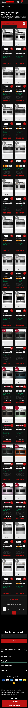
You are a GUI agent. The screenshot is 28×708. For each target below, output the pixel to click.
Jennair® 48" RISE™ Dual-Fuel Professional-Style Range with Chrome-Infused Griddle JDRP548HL (7, 134)
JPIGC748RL (18, 51)
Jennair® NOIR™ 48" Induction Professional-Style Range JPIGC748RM (7, 60)
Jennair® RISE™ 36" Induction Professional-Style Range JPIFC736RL (19, 322)
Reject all (15, 702)
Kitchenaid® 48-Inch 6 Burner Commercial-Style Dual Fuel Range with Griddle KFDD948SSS (20, 513)
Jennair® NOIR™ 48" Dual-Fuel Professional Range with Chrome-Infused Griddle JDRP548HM (20, 134)
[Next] (14, 613)
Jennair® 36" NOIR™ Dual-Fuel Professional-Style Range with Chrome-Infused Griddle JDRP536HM (20, 552)
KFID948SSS (5, 389)
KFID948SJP (18, 350)
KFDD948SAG (19, 389)
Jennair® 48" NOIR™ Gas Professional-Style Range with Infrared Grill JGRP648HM (20, 247)
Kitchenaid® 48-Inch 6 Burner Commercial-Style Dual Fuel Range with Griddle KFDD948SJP (7, 474)
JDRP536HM (18, 544)
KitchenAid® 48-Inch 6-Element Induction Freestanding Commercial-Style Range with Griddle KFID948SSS (7, 397)
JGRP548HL (5, 276)
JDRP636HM (5, 544)
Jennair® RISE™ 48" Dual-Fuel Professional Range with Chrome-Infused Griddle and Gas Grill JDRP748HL (20, 97)
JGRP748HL (18, 201)
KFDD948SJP (5, 466)
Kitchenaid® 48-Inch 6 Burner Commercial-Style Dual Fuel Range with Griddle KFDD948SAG (20, 397)
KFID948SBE (5, 350)
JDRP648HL (18, 164)
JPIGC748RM (5, 51)
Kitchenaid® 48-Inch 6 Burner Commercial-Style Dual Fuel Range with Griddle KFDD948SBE (7, 435)
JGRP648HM (18, 238)
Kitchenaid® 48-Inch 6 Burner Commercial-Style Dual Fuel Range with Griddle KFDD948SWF (7, 513)
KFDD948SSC (19, 466)
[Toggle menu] (25, 2)
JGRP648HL (18, 276)
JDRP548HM (18, 126)
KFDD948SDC (19, 427)
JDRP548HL (5, 126)
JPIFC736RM (5, 313)
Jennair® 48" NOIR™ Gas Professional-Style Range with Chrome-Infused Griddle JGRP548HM (7, 247)
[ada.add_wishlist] (11, 48)
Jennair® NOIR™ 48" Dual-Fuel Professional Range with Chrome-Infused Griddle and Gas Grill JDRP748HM (7, 97)
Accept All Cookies (14, 705)
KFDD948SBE (6, 427)
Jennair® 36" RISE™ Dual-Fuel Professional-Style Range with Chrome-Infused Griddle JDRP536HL (20, 590)
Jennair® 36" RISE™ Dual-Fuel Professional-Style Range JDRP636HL (7, 590)
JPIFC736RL (18, 313)
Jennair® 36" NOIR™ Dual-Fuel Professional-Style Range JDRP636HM (7, 552)
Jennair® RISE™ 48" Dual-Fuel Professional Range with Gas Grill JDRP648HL (20, 172)
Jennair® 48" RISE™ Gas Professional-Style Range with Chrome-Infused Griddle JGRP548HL (7, 284)
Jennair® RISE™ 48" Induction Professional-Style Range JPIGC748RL (19, 60)
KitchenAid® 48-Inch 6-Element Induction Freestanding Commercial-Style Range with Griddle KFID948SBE (7, 358)
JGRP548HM (5, 238)
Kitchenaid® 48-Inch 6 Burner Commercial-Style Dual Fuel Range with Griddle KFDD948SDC (20, 435)
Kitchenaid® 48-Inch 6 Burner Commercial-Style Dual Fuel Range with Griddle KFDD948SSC (20, 474)
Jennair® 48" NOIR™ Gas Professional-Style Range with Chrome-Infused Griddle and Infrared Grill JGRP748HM (7, 209)
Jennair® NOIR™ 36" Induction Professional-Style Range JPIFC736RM (7, 322)
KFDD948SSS (18, 505)
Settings (14, 698)
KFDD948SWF (6, 505)
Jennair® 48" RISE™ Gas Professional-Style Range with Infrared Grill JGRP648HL (20, 284)
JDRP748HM (5, 89)
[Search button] (18, 2)
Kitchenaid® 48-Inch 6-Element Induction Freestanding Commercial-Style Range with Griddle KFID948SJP (20, 358)
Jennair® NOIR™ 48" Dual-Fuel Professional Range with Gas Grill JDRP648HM (7, 172)
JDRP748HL (18, 89)
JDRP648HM (5, 164)
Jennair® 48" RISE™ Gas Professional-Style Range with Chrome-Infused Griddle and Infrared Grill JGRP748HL (20, 209)
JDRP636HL (5, 581)
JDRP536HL (18, 581)
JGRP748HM (5, 201)
